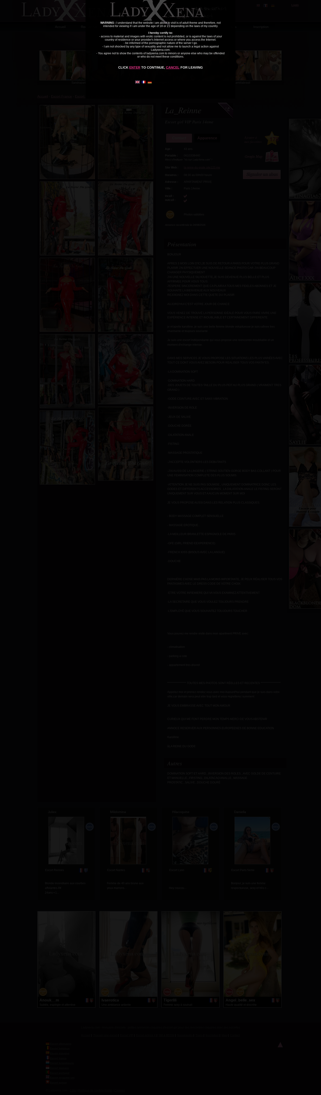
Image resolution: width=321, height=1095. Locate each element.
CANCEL (173, 67)
